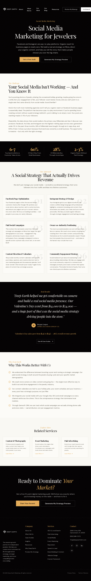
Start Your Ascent (27, 503)
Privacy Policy (72, 573)
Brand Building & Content (56, 552)
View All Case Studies (44, 341)
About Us (28, 531)
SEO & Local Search (54, 531)
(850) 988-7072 (75, 536)
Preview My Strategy (71, 9)
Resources (55, 9)
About (21, 9)
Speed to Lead (52, 548)
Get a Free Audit (29, 59)
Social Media (52, 538)
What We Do (29, 9)
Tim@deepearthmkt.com (78, 540)
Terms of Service (83, 573)
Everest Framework (54, 559)
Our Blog (45, 9)
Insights (27, 541)
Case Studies (29, 538)
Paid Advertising (53, 534)
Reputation (51, 545)
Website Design (53, 555)
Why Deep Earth (30, 548)
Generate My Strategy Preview (56, 59)
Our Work (38, 9)
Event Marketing (53, 541)
